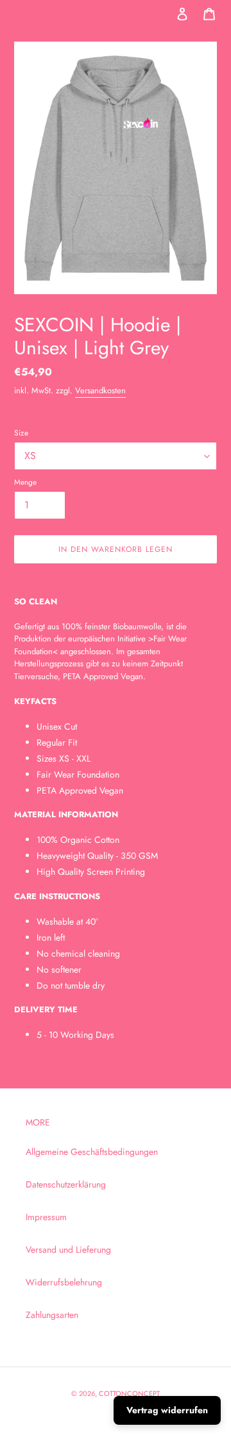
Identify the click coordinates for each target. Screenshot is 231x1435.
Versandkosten (100, 390)
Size (21, 432)
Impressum (46, 1217)
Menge (25, 481)
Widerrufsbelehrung (64, 1282)
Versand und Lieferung (68, 1249)
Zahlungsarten (52, 1314)
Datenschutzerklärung (66, 1184)
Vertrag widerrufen (167, 1410)
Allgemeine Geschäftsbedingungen (92, 1151)
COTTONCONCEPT (129, 1393)
